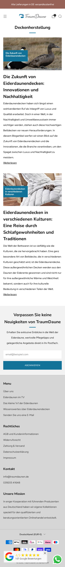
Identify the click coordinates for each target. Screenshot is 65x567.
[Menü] (5, 16)
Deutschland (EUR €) (31, 534)
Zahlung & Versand (14, 445)
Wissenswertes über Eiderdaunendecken (26, 409)
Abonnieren (32, 365)
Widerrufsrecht (12, 440)
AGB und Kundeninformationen (21, 434)
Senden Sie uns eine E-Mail (18, 415)
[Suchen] (60, 16)
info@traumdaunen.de (16, 476)
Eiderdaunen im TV (14, 397)
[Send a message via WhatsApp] (57, 559)
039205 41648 (11, 482)
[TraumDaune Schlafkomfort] (9, 561)
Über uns (8, 391)
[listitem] (32, 4)
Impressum (9, 457)
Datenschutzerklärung (16, 451)
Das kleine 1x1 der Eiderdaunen (20, 403)
